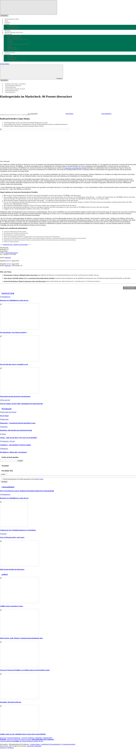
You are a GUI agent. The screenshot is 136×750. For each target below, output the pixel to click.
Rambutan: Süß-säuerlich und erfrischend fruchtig (16, 430)
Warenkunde (8, 34)
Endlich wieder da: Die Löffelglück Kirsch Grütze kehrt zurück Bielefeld (23, 734)
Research (7, 54)
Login (6, 20)
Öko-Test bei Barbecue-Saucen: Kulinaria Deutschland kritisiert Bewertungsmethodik (27, 491)
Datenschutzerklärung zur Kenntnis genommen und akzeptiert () (23, 479)
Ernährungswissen (10, 52)
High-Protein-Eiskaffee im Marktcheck (12, 569)
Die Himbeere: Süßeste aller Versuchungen (13, 452)
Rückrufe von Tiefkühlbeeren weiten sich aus (14, 300)
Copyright (24, 738)
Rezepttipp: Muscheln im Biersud (10, 702)
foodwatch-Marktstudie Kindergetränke (15, 231)
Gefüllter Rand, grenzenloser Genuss (11, 606)
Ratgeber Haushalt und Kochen (14, 32)
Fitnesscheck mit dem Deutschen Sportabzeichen (15, 396)
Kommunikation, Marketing (13, 85)
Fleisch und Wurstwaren (14, 37)
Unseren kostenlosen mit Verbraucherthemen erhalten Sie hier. (21, 741)
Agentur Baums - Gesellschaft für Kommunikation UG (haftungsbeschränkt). (52, 744)
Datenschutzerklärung (13, 738)
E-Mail (3, 474)
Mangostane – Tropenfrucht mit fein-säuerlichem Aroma (17, 423)
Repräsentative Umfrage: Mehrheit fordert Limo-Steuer (21, 275)
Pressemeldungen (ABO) (12, 19)
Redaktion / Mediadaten (35, 738)
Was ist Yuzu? (4, 416)
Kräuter (9, 45)
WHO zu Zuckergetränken (11, 241)
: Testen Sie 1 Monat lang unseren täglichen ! (27, 739)
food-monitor (69, 113)
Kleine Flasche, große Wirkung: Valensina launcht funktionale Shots (21, 638)
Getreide (9, 42)
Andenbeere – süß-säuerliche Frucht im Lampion (15, 445)
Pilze (8, 50)
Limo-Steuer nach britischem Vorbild (75, 168)
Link (41, 479)
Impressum (3, 738)
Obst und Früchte (12, 49)
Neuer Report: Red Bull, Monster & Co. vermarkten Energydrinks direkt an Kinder (29, 278)
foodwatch (8, 257)
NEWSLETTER (8, 293)
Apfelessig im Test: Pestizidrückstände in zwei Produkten (18, 530)
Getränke (10, 40)
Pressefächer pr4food (13, 27)
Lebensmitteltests (10, 92)
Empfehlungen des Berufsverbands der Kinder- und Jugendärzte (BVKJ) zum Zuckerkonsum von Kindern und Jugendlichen (40, 240)
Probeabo (7, 22)
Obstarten (10, 55)
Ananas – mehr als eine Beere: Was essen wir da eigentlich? (18, 437)
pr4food (7, 24)
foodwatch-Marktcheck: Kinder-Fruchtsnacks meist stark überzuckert (25, 281)
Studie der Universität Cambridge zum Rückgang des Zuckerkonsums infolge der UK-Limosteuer (32, 236)
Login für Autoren (12, 29)
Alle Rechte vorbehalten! (34, 746)
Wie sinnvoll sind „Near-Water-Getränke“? (13, 332)
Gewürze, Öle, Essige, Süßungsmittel (18, 44)
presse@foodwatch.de (11, 253)
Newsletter (8, 30)
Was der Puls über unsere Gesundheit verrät (14, 364)
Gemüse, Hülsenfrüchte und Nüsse (17, 39)
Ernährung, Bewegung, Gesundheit (15, 83)
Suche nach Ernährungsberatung (16, 60)
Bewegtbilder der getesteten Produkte (14, 235)
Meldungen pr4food (13, 25)
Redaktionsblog (47, 738)
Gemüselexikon (11, 57)
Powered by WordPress (7, 747)
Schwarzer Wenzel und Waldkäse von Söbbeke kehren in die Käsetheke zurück (25, 670)
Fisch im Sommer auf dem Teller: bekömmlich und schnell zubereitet (21, 403)
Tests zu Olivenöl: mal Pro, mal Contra (12, 537)
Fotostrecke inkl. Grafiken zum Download (16, 233)
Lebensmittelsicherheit (11, 90)
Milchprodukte (11, 47)
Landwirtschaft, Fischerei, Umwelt (15, 88)
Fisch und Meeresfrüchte (14, 35)
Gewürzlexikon (11, 59)
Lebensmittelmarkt (10, 87)
